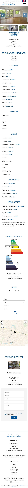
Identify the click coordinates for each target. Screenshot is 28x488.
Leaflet (26, 344)
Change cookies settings (18, 480)
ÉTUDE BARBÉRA (14, 274)
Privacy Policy (20, 485)
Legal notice (21, 478)
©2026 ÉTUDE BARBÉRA (10, 478)
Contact (14, 60)
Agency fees (8, 480)
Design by (16, 481)
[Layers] (25, 322)
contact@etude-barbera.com (15, 278)
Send (14, 417)
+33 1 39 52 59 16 (14, 276)
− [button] (1, 323)
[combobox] (14, 299)
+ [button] (1, 321)
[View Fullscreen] (2, 326)
